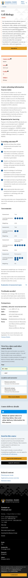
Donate (3, 535)
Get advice (14, 48)
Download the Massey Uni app (9, 533)
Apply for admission (14, 463)
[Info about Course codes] (10, 59)
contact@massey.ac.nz (11, 516)
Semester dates (6, 480)
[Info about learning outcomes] (17, 141)
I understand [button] (14, 574)
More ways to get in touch (8, 530)
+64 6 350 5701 (17, 520)
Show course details (14, 397)
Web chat (3, 525)
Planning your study (7, 475)
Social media (4, 527)
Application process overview (10, 478)
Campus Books (5, 337)
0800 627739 (11, 518)
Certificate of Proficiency (9, 454)
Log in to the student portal (14, 458)
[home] (10, 3)
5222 (5, 522)
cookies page (14, 571)
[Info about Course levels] (6, 65)
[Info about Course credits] (7, 71)
